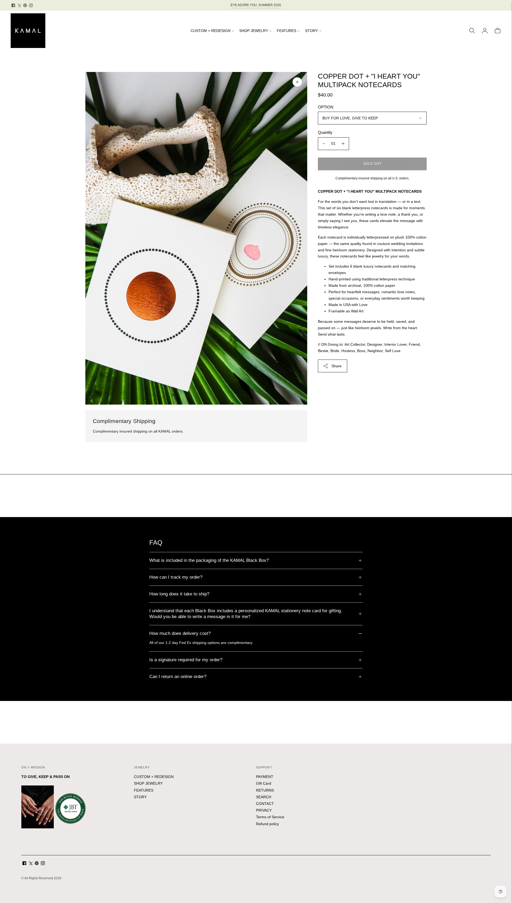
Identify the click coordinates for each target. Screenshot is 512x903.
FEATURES (286, 31)
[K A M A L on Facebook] (13, 5)
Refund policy (267, 824)
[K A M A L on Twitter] (19, 5)
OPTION (325, 107)
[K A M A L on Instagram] (31, 5)
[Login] (485, 31)
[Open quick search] (472, 31)
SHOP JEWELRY (253, 31)
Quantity (325, 132)
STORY (311, 31)
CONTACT (265, 803)
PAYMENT (264, 777)
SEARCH (263, 797)
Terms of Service (270, 817)
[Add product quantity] (343, 144)
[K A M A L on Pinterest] (25, 5)
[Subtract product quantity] (323, 144)
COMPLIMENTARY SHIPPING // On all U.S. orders (256, 5)
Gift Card (263, 783)
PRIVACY (264, 810)
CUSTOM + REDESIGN (210, 31)
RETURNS (265, 790)
